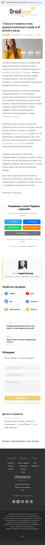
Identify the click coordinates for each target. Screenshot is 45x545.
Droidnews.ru (23, 477)
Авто (35, 463)
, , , (20, 441)
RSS (22, 490)
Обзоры (11, 466)
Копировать (24, 233)
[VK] (31, 501)
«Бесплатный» (20, 133)
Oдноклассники (31, 227)
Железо (11, 469)
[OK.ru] (27, 501)
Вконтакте (33, 222)
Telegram (37, 2)
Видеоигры (23, 466)
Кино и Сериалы (23, 463)
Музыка (23, 469)
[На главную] (22, 10)
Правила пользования (22, 487)
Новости (6, 35)
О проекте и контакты (22, 484)
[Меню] (3, 2)
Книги (23, 472)
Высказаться (22, 398)
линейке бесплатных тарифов (16, 72)
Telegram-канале (10, 116)
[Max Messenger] (22, 501)
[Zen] (18, 501)
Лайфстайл (35, 466)
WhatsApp (14, 227)
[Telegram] (13, 501)
